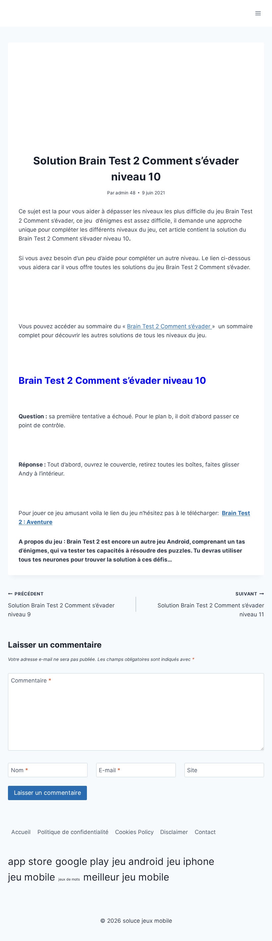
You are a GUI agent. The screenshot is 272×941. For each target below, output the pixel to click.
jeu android (138, 861)
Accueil (21, 832)
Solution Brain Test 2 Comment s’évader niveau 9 (61, 604)
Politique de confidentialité (72, 832)
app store (30, 861)
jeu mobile (31, 877)
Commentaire (31, 680)
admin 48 (125, 192)
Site (192, 770)
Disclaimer (174, 832)
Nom (19, 770)
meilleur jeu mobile (126, 877)
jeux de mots (69, 879)
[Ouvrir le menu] (258, 13)
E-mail (109, 770)
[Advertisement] (136, 103)
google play (82, 861)
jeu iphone (190, 861)
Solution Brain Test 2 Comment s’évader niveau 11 (211, 604)
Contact (205, 832)
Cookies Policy (134, 832)
